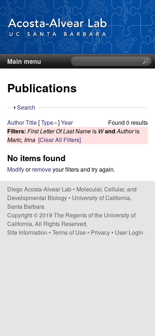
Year (67, 122)
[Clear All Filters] (59, 140)
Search (26, 107)
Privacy (100, 232)
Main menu (24, 61)
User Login (129, 232)
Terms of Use (69, 232)
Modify (15, 169)
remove (41, 169)
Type (47, 122)
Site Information (27, 232)
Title (31, 122)
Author (15, 122)
